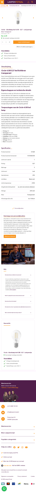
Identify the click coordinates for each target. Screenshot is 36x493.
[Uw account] (28, 2)
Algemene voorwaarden (7, 476)
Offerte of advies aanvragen (24, 46)
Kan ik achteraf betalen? (10, 301)
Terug (3, 5)
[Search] (32, 2)
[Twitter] (18, 447)
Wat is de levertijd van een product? (13, 312)
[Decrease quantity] (2, 42)
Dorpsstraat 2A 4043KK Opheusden (12, 418)
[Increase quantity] (9, 42)
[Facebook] (14, 447)
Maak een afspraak (10, 236)
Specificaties (5, 148)
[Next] (33, 17)
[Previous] (2, 17)
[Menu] (2, 2)
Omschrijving (6, 67)
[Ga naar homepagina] (16, 2)
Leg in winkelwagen (24, 42)
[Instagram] (22, 447)
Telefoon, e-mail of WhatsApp (9, 387)
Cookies (33, 476)
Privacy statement (22, 476)
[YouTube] (26, 447)
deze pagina (13, 289)
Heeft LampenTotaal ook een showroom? (14, 295)
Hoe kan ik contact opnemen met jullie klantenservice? (17, 307)
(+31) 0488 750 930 (12, 406)
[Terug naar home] (8, 6)
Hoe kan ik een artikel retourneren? (13, 274)
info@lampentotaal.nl (13, 412)
